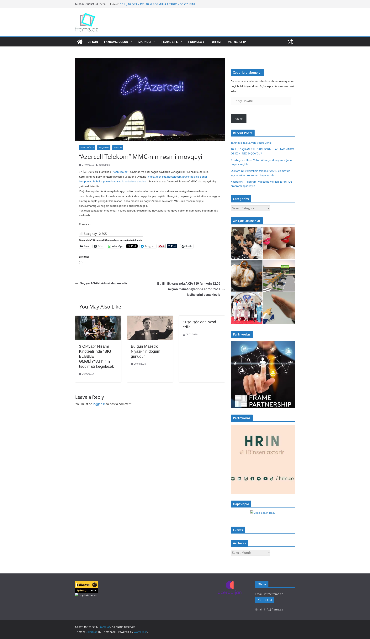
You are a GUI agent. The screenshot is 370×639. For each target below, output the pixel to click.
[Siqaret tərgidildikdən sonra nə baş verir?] (279, 308)
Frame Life (169, 41)
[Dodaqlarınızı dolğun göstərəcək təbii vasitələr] (279, 243)
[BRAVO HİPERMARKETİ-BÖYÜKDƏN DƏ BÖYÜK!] (279, 276)
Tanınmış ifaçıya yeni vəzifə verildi (140, 4)
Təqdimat (104, 148)
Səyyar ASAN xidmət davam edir (103, 283)
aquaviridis (104, 165)
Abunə (239, 118)
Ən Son (92, 41)
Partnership (236, 41)
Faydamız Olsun (116, 41)
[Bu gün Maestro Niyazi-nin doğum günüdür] (150, 318)
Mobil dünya (87, 148)
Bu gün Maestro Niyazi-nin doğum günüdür (145, 351)
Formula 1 (196, 41)
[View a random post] (290, 41)
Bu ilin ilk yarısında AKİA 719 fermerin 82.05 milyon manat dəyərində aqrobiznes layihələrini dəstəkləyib (188, 289)
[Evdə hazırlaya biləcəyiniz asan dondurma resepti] (246, 276)
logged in (99, 404)
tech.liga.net (121, 171)
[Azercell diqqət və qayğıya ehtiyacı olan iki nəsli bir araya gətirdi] (246, 243)
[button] (130, 42)
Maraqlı (144, 41)
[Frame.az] (79, 41)
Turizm (215, 41)
